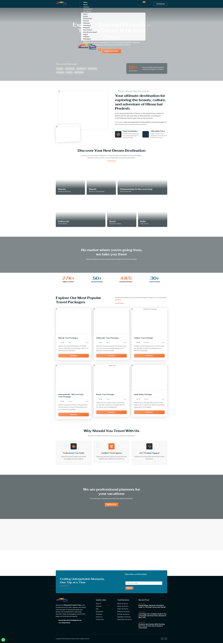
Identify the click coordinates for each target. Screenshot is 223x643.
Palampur (86, 37)
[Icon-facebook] (162, 638)
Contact (86, 7)
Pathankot (86, 27)
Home (85, 2)
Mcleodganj (87, 39)
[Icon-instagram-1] (165, 638)
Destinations (87, 9)
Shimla (85, 16)
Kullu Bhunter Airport (90, 32)
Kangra (85, 34)
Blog (84, 41)
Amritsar (86, 21)
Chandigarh (87, 25)
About (85, 4)
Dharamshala (87, 18)
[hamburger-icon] (144, 2)
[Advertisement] (52, 563)
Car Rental (87, 11)
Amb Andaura (87, 30)
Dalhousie (86, 23)
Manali (85, 14)
